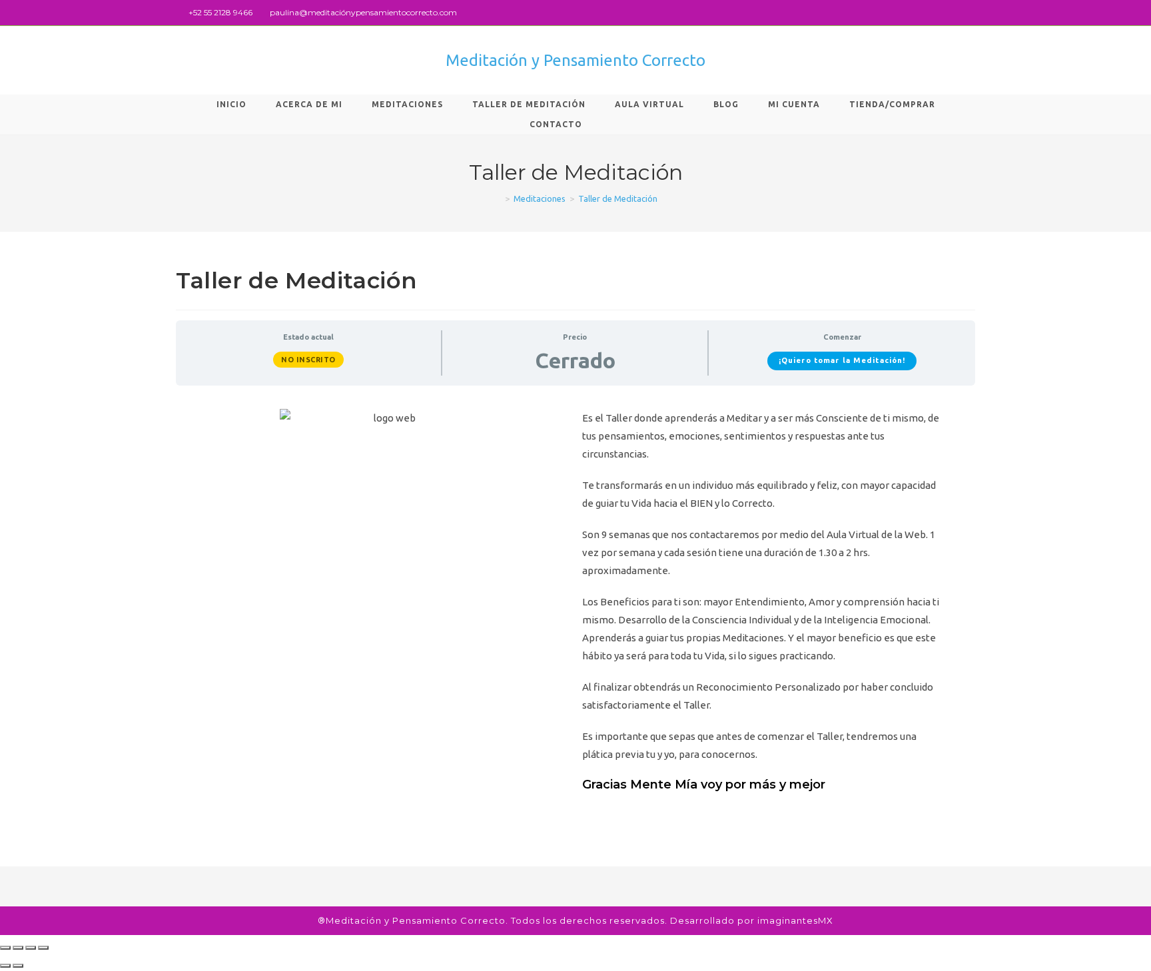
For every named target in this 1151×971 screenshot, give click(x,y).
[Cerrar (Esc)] (5, 948)
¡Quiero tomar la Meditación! (842, 360)
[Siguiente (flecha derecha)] (18, 966)
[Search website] (619, 125)
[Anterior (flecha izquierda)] (5, 966)
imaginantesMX (795, 920)
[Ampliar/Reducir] (43, 948)
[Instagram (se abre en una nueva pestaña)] (969, 12)
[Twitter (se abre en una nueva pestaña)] (941, 12)
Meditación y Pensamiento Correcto (575, 60)
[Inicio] (497, 198)
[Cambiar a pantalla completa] (30, 948)
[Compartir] (18, 948)
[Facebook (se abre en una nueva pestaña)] (956, 12)
